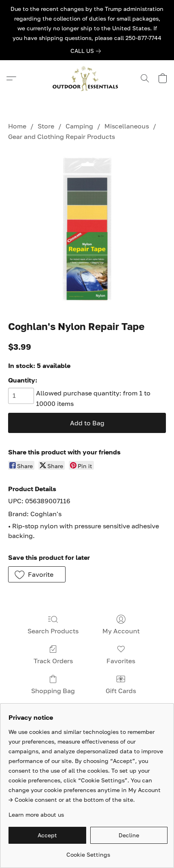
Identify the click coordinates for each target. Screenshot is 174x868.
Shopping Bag (53, 691)
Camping (79, 126)
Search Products (53, 631)
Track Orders (53, 661)
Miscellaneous (126, 126)
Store (46, 126)
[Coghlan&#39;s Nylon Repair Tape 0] (87, 229)
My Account (121, 631)
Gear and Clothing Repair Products (61, 136)
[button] (87, 78)
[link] (87, 51)
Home (17, 126)
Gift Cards (121, 691)
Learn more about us (36, 814)
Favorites (120, 661)
